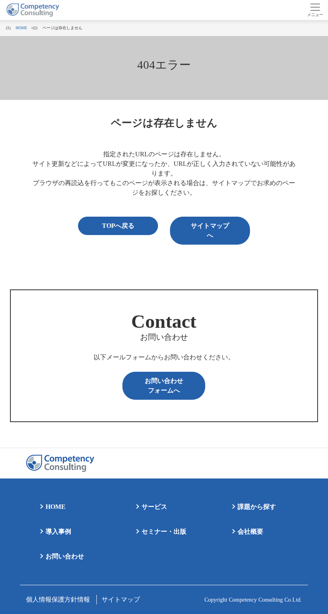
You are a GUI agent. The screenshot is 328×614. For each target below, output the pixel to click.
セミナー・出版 (164, 531)
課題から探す (257, 506)
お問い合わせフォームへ (164, 385)
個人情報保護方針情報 (58, 599)
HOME (56, 506)
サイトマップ (121, 599)
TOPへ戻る (118, 225)
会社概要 (250, 531)
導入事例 (58, 531)
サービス (154, 506)
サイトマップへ (210, 230)
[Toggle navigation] (315, 10)
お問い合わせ (65, 556)
